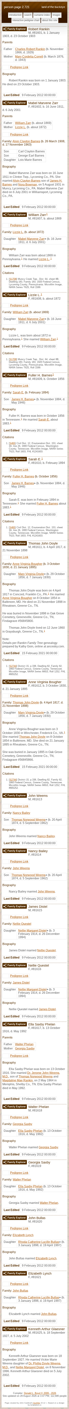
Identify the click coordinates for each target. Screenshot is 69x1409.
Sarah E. (18, 392)
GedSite (36, 1403)
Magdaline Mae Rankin (17, 1080)
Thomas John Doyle (26, 702)
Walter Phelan (24, 1044)
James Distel (21, 982)
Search (27, 15)
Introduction (15, 15)
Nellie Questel (22, 923)
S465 (12, 443)
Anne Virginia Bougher (27, 563)
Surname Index (42, 15)
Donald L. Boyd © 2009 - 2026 (40, 1393)
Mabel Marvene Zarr (31, 238)
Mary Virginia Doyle (31, 574)
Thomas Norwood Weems (28, 819)
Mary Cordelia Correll (29, 56)
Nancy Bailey (21, 812)
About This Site (49, 20)
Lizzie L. (20, 127)
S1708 (13, 279)
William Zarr (23, 122)
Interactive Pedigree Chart (26, 20)
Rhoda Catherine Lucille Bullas (38, 1241)
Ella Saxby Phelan (30, 1130)
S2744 (13, 666)
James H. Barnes (22, 399)
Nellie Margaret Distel (32, 930)
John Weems (21, 868)
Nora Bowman (27, 184)
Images (56, 15)
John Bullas (20, 1290)
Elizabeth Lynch (23, 1235)
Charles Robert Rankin (30, 49)
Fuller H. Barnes (23, 476)
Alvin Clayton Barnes (26, 141)
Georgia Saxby (25, 1048)
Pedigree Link (19, 67)
